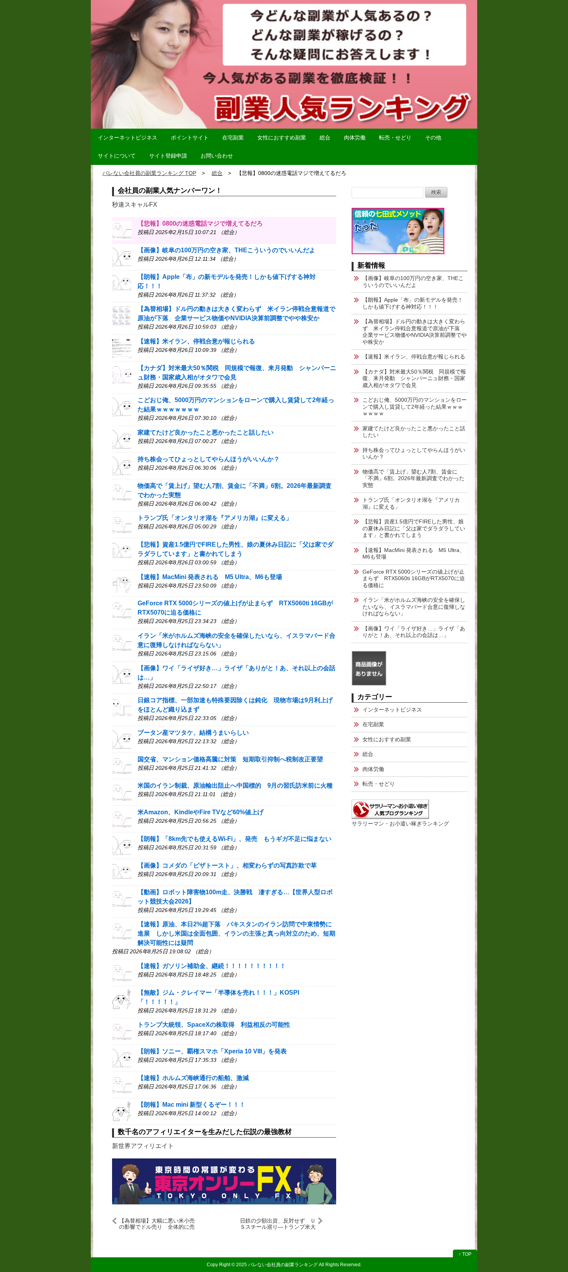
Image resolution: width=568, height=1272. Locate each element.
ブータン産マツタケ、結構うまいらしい (193, 732)
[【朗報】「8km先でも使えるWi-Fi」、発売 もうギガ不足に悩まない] (121, 845)
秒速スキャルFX (134, 204)
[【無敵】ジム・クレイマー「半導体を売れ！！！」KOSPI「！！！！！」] (121, 999)
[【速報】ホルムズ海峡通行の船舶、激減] (121, 1084)
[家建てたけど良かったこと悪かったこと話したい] (121, 439)
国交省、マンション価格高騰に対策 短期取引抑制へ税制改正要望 (230, 759)
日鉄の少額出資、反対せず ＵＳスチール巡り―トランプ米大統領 (278, 1224)
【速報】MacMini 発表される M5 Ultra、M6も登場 (210, 577)
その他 (433, 137)
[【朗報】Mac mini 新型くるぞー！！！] (121, 1111)
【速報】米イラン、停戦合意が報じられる (196, 341)
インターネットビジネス (127, 137)
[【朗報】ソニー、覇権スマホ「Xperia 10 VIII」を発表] (121, 1058)
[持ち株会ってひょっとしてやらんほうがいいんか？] (121, 465)
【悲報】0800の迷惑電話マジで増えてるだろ (200, 223)
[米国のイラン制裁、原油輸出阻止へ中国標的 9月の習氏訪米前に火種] (121, 792)
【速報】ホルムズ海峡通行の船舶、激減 (193, 1078)
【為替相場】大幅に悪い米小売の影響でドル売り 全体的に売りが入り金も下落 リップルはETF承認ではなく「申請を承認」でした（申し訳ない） (157, 1224)
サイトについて (117, 156)
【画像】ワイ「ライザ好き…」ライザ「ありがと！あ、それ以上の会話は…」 (413, 632)
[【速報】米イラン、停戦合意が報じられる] (121, 348)
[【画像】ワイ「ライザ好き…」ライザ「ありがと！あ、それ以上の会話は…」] (121, 674)
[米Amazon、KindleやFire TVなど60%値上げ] (121, 818)
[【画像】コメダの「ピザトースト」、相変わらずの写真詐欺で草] (121, 872)
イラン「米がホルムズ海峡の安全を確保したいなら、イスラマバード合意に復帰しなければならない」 (413, 606)
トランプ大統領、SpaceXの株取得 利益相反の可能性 (214, 1024)
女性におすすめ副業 (281, 137)
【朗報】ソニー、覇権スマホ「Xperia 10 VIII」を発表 (212, 1051)
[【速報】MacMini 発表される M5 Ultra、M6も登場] (121, 583)
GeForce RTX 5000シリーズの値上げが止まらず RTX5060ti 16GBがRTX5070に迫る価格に (413, 578)
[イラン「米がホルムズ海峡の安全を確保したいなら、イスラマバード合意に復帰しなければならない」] (121, 642)
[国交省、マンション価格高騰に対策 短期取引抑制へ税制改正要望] (121, 766)
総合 (325, 137)
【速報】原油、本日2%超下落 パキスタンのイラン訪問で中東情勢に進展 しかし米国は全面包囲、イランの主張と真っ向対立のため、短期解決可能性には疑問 (236, 933)
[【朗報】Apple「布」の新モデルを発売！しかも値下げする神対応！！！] (121, 283)
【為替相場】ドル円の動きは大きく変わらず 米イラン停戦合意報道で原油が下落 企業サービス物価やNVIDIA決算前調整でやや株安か (414, 331)
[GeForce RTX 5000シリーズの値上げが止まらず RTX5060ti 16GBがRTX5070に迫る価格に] (121, 609)
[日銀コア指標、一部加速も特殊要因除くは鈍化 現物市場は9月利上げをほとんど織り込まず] (121, 706)
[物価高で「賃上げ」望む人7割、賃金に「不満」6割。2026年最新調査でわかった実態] (121, 492)
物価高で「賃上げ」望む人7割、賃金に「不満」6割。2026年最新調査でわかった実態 (413, 478)
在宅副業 (233, 137)
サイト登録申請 (168, 156)
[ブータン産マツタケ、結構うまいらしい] (121, 739)
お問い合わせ (217, 156)
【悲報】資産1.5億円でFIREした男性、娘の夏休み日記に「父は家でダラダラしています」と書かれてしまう (413, 528)
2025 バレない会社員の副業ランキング (277, 1264)
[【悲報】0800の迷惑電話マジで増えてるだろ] (121, 230)
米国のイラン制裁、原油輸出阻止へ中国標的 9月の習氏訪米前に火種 (235, 785)
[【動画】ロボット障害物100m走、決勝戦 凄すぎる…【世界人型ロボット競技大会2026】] (121, 898)
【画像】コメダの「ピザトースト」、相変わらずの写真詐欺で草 (227, 865)
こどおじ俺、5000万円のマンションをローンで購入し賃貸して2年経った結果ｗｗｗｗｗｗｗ (414, 406)
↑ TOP (465, 1254)
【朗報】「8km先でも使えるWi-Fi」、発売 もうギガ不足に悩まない (235, 839)
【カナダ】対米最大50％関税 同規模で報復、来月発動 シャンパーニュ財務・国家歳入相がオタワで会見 (414, 378)
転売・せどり (395, 137)
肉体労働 (355, 137)
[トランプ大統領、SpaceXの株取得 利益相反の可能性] (121, 1031)
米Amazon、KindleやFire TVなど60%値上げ (201, 812)
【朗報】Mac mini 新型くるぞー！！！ (191, 1104)
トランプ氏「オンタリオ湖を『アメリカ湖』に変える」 (215, 518)
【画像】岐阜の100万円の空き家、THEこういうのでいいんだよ (226, 250)
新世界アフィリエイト (143, 1146)
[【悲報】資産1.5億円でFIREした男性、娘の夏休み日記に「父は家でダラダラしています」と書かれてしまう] (121, 551)
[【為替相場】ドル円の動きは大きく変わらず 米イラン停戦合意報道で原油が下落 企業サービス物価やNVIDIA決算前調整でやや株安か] (121, 315)
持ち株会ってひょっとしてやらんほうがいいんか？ (209, 459)
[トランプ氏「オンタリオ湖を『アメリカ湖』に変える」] (121, 524)
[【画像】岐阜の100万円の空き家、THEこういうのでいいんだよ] (121, 256)
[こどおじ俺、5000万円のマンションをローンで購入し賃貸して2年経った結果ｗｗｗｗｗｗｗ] (121, 406)
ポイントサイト (190, 137)
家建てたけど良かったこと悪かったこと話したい (206, 432)
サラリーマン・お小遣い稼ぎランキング (400, 823)
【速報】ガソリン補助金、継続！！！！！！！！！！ (212, 966)
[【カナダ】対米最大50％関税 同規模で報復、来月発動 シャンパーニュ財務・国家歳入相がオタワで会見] (121, 374)
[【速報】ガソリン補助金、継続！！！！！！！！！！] (121, 972)
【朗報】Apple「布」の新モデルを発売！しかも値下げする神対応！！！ (412, 303)
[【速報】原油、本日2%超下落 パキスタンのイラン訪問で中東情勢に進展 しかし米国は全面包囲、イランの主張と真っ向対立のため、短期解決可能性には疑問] (121, 930)
